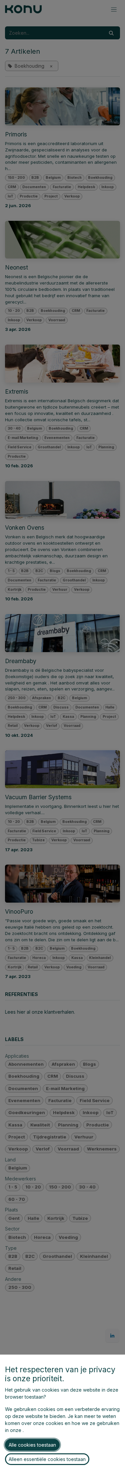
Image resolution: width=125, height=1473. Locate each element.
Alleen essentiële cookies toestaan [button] (47, 1459)
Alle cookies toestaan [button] (32, 1445)
